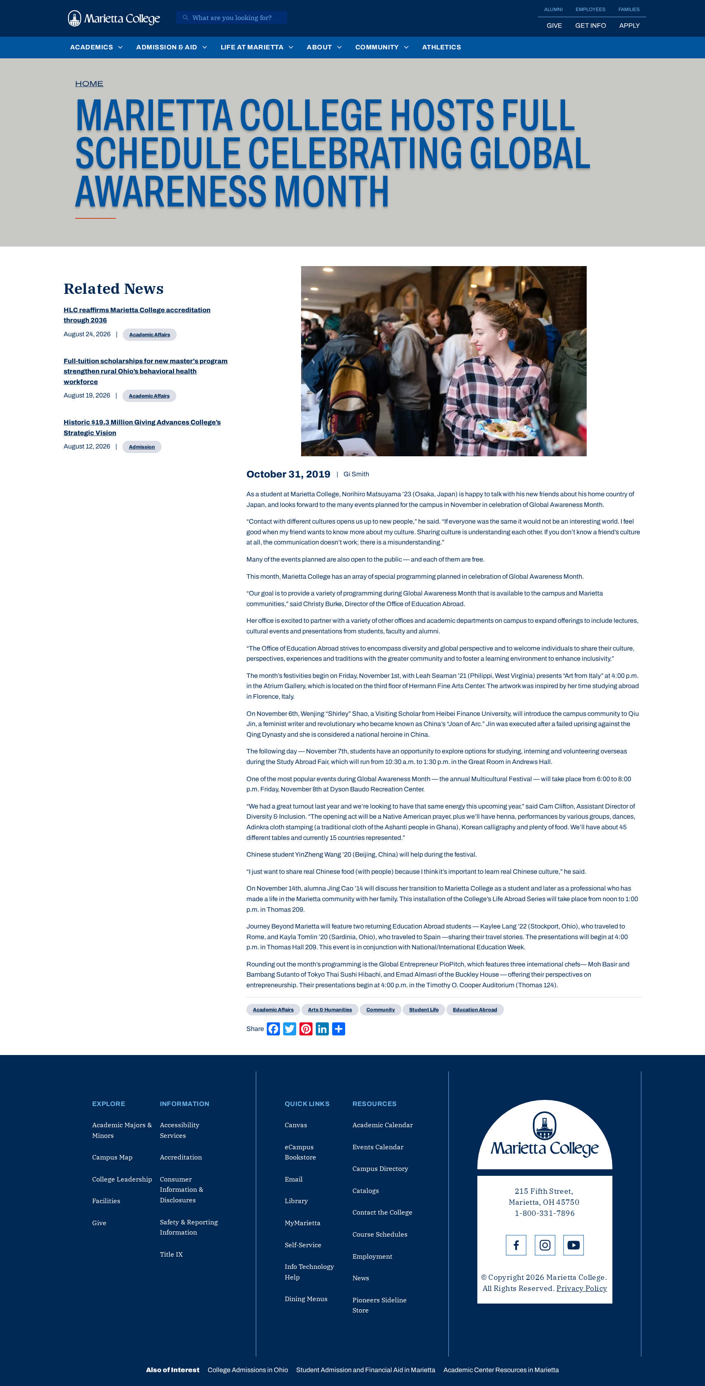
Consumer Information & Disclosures (181, 1189)
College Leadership (122, 1179)
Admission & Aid (166, 47)
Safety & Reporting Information (189, 1227)
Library (296, 1201)
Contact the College (382, 1212)
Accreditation (181, 1157)
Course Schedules (380, 1234)
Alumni (553, 9)
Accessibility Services (180, 1130)
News (360, 1278)
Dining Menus (306, 1299)
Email (294, 1179)
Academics (91, 47)
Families (629, 9)
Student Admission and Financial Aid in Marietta (365, 1369)
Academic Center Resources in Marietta (501, 1369)
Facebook (516, 1245)
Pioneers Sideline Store (379, 1305)
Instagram (545, 1245)
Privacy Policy (581, 1288)
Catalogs (365, 1190)
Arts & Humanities (330, 1010)
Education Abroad (475, 1010)
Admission (142, 447)
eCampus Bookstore (300, 1152)
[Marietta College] (114, 18)
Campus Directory (380, 1168)
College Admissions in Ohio (248, 1369)
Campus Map (112, 1157)
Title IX (171, 1254)
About (319, 47)
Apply (629, 25)
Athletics (441, 47)
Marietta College (544, 1134)
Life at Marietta (252, 47)
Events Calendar (377, 1147)
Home (89, 84)
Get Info (590, 25)
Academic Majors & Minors (122, 1130)
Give (554, 25)
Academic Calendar (382, 1125)
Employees (590, 9)
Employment (372, 1256)
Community (377, 47)
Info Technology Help (309, 1271)
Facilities (106, 1201)
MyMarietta (303, 1223)
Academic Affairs (149, 335)
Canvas (296, 1125)
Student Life (424, 1010)
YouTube (573, 1245)
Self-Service (303, 1245)
